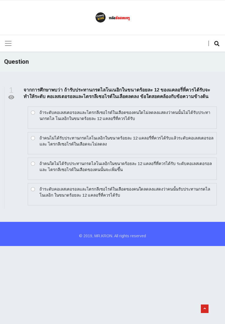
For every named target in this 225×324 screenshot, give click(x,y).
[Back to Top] (205, 309)
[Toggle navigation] (8, 43)
